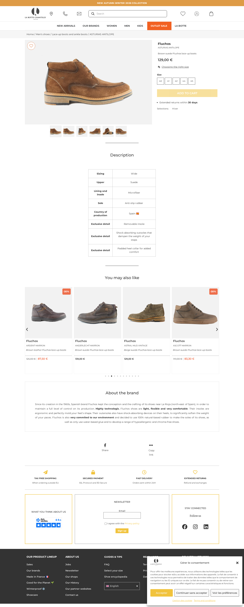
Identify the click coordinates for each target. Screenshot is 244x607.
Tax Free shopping (45, 478)
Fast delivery (144, 478)
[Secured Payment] (93, 472)
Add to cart (187, 93)
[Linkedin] (206, 526)
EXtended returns (195, 478)
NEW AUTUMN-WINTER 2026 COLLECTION (122, 3)
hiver (175, 108)
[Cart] (211, 13)
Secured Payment (93, 478)
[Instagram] (195, 526)
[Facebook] (184, 526)
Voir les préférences (224, 592)
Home (30, 34)
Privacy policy (132, 523)
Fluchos (164, 44)
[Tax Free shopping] (45, 472)
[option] (88, 82)
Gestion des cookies (182, 600)
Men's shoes (43, 34)
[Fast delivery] (144, 472)
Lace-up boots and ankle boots (69, 34)
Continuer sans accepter (191, 592)
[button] (237, 562)
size (159, 75)
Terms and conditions (204, 600)
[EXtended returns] (195, 472)
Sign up (122, 530)
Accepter (161, 592)
